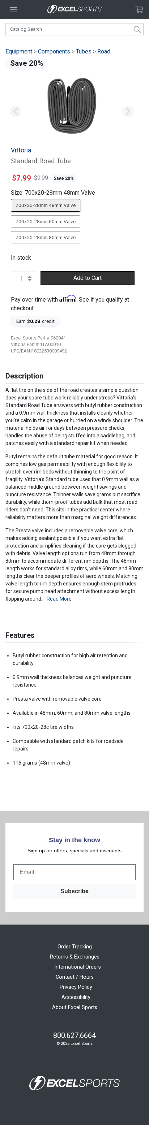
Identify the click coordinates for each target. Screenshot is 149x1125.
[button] (15, 111)
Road (103, 51)
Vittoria (21, 150)
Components (54, 51)
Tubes (83, 51)
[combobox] (74, 29)
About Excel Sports (74, 1007)
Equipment (18, 51)
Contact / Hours (75, 977)
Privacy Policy (76, 987)
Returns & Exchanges (74, 957)
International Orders (77, 967)
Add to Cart (87, 277)
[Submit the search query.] (137, 29)
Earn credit (35, 321)
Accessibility (75, 997)
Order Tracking (75, 947)
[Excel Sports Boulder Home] (74, 9)
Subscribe (74, 891)
